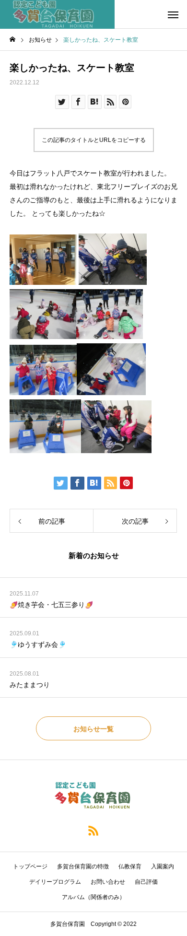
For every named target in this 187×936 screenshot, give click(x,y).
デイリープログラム (55, 881)
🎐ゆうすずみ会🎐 (38, 644)
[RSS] (93, 830)
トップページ (30, 866)
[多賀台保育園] (57, 14)
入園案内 (162, 866)
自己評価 (146, 881)
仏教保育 (129, 866)
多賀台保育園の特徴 (83, 866)
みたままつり (30, 685)
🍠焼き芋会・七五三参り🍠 (51, 604)
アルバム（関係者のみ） (93, 897)
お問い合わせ (108, 881)
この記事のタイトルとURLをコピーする (94, 140)
